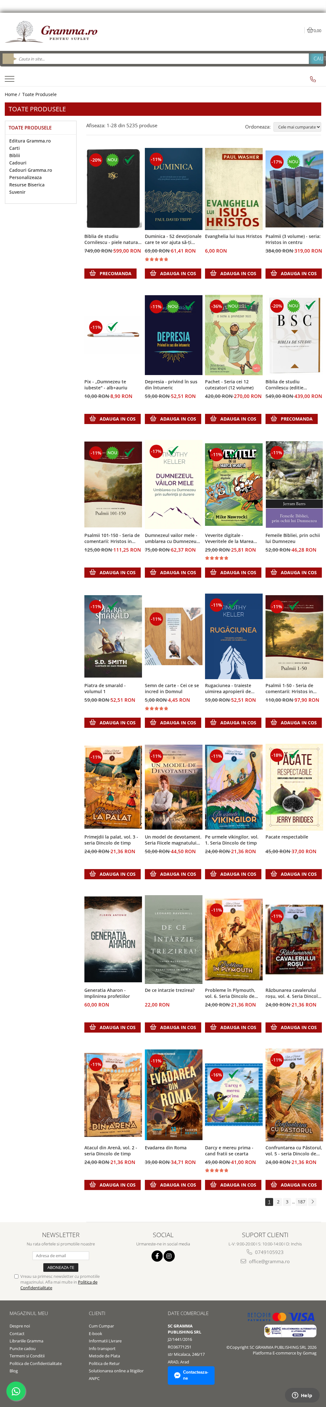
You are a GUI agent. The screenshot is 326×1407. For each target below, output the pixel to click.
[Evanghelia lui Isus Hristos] (234, 189)
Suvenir (17, 192)
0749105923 (269, 1252)
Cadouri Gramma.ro (30, 170)
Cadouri (17, 163)
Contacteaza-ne (195, 1375)
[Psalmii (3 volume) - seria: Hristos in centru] (294, 188)
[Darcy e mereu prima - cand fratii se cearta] (234, 1094)
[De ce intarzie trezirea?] (174, 939)
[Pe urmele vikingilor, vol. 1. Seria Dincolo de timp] (234, 787)
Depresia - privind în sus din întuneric (171, 385)
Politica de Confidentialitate (36, 1363)
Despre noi (20, 1326)
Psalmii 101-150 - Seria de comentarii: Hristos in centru (112, 538)
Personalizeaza (25, 177)
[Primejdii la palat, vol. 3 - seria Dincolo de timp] (113, 787)
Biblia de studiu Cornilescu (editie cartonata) (284, 385)
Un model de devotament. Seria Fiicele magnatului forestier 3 (173, 840)
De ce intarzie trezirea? (170, 990)
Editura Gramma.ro (30, 141)
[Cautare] (316, 58)
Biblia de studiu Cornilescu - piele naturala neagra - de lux (113, 239)
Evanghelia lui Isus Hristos (233, 236)
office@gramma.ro (269, 1261)
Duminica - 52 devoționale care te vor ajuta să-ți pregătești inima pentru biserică (173, 239)
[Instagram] (169, 1256)
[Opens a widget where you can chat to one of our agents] (302, 1396)
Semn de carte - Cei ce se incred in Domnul (172, 688)
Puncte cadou (23, 1348)
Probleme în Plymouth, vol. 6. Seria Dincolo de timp (230, 993)
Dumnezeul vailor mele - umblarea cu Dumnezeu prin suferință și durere (171, 538)
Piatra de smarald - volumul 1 (105, 688)
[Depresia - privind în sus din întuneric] (174, 335)
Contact (17, 1333)
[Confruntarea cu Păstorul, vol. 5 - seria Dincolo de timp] (294, 1094)
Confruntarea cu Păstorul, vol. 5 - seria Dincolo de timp (294, 1151)
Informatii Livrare (105, 1341)
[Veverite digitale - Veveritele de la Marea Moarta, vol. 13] (234, 484)
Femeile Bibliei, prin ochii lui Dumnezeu (293, 538)
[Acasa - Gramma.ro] (52, 32)
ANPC (94, 1378)
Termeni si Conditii (27, 1356)
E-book (95, 1333)
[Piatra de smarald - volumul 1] (113, 636)
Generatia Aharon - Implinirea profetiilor (107, 993)
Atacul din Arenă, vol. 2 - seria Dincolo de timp (110, 1151)
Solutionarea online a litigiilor (116, 1371)
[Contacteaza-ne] (313, 79)
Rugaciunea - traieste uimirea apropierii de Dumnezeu (228, 688)
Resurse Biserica (27, 185)
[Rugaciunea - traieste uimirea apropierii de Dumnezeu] (234, 636)
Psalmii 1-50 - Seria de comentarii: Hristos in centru (289, 688)
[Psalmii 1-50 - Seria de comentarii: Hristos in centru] (294, 636)
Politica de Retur (104, 1363)
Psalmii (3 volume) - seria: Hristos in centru (293, 239)
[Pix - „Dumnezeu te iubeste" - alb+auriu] (113, 335)
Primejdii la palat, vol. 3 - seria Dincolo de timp (111, 840)
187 (301, 1202)
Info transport (102, 1348)
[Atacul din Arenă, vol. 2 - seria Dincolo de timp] (113, 1095)
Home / (13, 94)
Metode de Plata (104, 1356)
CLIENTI (97, 1313)
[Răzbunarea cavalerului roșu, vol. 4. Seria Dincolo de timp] (294, 939)
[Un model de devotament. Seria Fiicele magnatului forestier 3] (174, 787)
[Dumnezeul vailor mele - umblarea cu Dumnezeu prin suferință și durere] (174, 484)
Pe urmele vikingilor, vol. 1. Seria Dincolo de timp (232, 840)
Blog (14, 1371)
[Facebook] (157, 1256)
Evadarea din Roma (166, 1148)
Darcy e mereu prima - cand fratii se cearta (229, 1151)
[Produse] (10, 81)
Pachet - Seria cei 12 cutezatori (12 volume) (229, 385)
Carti (14, 148)
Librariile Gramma (26, 1341)
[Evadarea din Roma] (174, 1094)
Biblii (14, 155)
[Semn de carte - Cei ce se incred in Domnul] (174, 636)
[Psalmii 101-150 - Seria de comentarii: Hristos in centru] (113, 484)
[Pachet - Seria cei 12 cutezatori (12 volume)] (234, 335)
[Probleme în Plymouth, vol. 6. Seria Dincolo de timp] (234, 939)
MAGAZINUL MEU (29, 1313)
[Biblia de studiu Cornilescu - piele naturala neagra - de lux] (113, 189)
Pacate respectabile (287, 837)
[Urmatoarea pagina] (312, 1202)
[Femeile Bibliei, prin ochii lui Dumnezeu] (294, 484)
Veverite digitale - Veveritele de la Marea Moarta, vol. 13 (229, 538)
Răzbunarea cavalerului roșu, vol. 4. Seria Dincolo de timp (293, 993)
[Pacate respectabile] (294, 787)
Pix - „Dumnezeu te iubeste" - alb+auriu (105, 385)
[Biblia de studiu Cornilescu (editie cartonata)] (294, 335)
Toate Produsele (39, 94)
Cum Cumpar (101, 1326)
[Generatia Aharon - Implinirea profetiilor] (113, 939)
